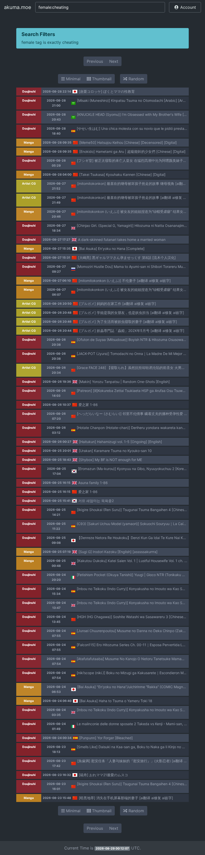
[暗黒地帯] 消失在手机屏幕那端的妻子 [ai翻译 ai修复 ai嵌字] (126, 798)
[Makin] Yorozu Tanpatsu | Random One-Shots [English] (124, 381)
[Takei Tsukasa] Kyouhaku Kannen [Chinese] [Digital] (122, 174)
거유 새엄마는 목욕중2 (96, 501)
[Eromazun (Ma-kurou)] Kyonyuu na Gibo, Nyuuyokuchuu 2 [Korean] (133, 469)
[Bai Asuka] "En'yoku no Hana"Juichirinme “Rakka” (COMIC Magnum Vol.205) (139, 687)
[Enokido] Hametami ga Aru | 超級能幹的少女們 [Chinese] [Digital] (132, 151)
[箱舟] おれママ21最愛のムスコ (103, 775)
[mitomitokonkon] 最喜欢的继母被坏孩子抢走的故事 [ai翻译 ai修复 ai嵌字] (135, 197)
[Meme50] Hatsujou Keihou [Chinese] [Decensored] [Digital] (128, 142)
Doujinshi (29, 91)
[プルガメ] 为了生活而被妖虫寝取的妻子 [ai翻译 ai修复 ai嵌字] (128, 321)
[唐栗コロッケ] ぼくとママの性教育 (107, 91)
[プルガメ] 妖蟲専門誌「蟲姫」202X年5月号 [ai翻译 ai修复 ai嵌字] (131, 330)
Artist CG (29, 183)
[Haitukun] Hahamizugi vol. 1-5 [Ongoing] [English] (120, 442)
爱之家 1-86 (88, 404)
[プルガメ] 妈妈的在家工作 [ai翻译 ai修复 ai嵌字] (117, 303)
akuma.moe (17, 7)
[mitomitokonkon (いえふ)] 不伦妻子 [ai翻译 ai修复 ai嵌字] (124, 280)
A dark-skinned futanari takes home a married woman (122, 239)
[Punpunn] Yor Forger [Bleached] (106, 738)
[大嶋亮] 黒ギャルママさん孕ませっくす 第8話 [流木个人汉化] (127, 257)
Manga (29, 142)
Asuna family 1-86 (93, 483)
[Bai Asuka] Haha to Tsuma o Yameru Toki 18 (115, 701)
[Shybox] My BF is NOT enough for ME (110, 460)
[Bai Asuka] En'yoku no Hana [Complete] (111, 248)
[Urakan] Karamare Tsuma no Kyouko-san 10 (115, 451)
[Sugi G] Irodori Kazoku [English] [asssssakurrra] (118, 552)
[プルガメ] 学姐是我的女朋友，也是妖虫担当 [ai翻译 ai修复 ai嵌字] (131, 312)
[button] (185, 7)
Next (113, 61)
